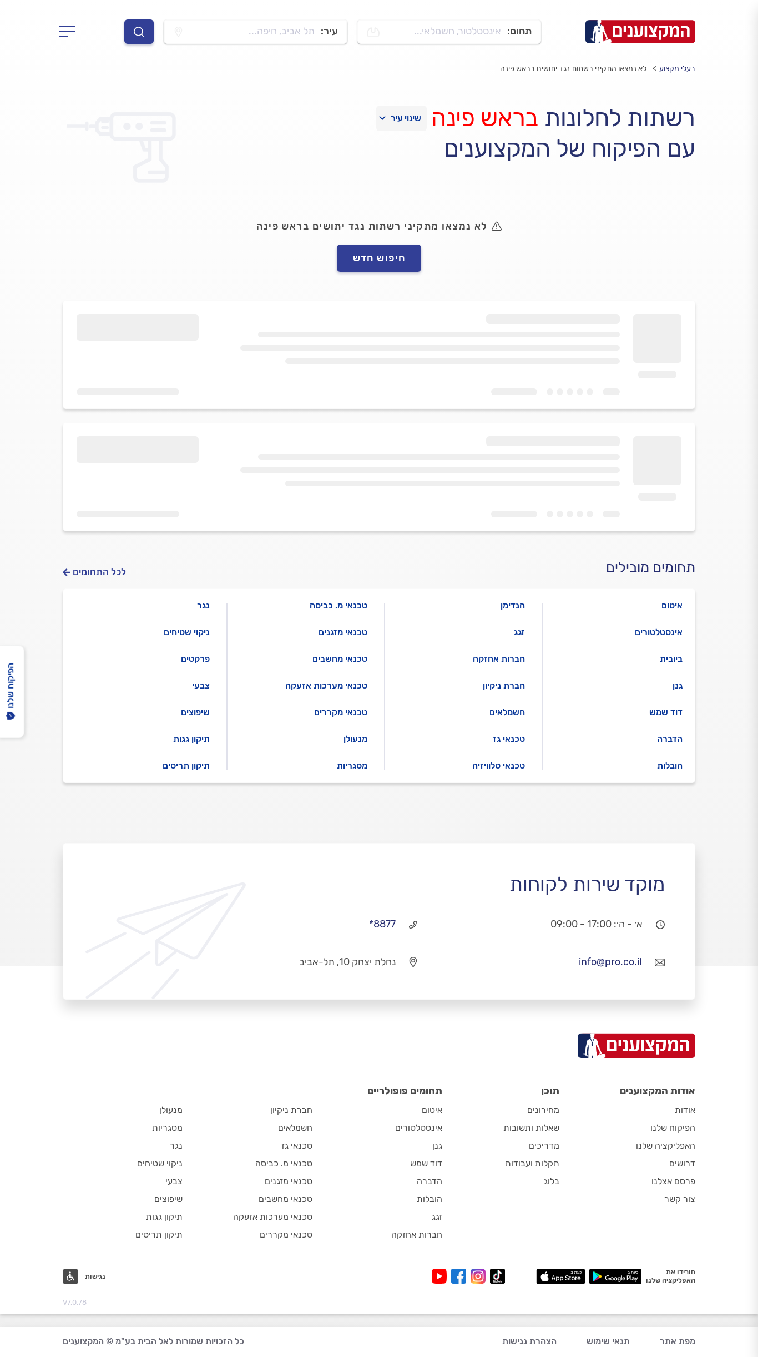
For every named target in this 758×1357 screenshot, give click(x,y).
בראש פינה (484, 117)
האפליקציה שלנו (665, 1145)
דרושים (682, 1163)
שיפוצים (195, 712)
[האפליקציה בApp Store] (560, 1276)
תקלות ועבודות (532, 1163)
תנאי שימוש (608, 1341)
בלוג (551, 1181)
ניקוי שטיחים (187, 632)
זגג (519, 632)
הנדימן (513, 605)
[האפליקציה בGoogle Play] (615, 1276)
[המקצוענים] (640, 31)
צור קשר (679, 1199)
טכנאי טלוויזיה (498, 765)
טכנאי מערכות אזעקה (326, 685)
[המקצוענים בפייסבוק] (461, 1276)
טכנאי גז (509, 739)
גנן (678, 685)
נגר (203, 605)
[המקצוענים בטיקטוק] (497, 1276)
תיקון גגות (191, 739)
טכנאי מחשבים (339, 658)
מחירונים (543, 1110)
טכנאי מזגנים (343, 632)
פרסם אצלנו (673, 1181)
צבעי (201, 685)
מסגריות (352, 765)
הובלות (670, 765)
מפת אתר (677, 1341)
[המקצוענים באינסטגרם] (480, 1276)
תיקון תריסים (186, 765)
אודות (685, 1110)
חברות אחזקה (499, 658)
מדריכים (544, 1145)
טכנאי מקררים (340, 712)
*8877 (382, 924)
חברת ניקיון (504, 685)
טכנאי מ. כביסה (338, 605)
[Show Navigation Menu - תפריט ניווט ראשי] (71, 32)
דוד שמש (666, 712)
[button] (84, 1276)
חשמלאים (507, 712)
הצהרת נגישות (529, 1341)
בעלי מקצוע (677, 68)
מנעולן (355, 739)
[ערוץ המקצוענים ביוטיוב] (441, 1276)
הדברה (670, 739)
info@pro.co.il (610, 962)
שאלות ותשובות (531, 1127)
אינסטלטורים (659, 632)
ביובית (671, 658)
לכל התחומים (99, 572)
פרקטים (195, 658)
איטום (672, 605)
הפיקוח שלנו (672, 1127)
